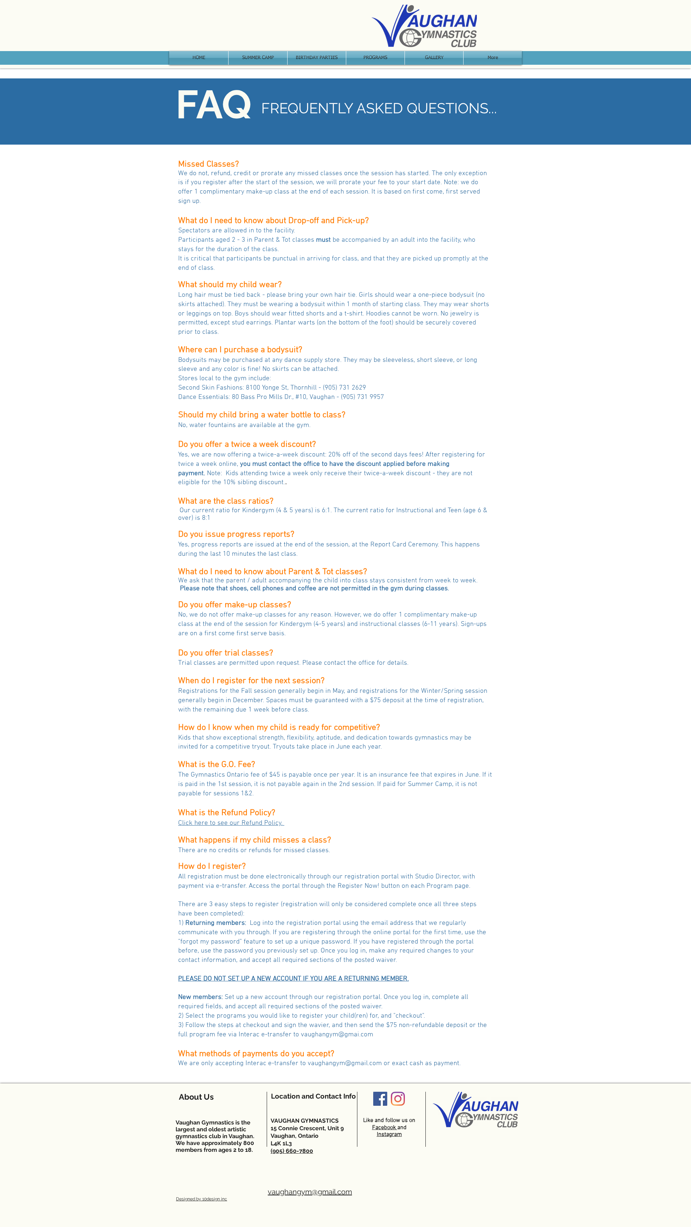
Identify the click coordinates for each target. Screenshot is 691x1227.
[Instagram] (398, 1099)
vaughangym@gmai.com (337, 1035)
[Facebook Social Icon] (380, 1099)
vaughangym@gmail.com (345, 1063)
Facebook (384, 1127)
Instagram (389, 1134)
